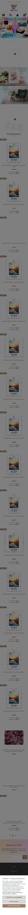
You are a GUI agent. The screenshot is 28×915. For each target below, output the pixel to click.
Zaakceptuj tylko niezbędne (14, 897)
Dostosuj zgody (14, 901)
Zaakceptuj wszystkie (14, 905)
